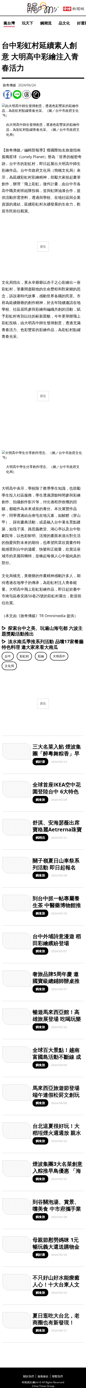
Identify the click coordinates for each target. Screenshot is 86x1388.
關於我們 (28, 1376)
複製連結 (36, 94)
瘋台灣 (9, 22)
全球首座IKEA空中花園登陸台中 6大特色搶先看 (57, 791)
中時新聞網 (73, 9)
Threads (26, 94)
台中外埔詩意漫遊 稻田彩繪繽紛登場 (57, 940)
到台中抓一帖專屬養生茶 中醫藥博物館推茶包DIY (57, 905)
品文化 (64, 22)
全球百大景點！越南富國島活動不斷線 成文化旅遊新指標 (57, 1056)
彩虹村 (24, 656)
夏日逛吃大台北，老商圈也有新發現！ (56, 1319)
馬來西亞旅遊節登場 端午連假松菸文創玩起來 (56, 1094)
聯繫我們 (57, 1376)
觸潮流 (46, 22)
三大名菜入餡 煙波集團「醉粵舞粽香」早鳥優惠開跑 (57, 753)
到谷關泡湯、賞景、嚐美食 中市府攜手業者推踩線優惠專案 (57, 1208)
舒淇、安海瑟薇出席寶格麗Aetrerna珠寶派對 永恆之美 (57, 829)
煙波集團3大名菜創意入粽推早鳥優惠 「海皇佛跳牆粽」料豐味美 (57, 1174)
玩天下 (27, 22)
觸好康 (40, 761)
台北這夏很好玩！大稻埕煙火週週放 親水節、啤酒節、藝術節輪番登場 (57, 1136)
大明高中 (59, 656)
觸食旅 (40, 799)
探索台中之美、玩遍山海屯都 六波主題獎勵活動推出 (42, 631)
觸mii (43, 8)
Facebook (7, 94)
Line (17, 94)
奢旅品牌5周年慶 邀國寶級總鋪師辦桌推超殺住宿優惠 (56, 980)
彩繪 (41, 656)
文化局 (9, 666)
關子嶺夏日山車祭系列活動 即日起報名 (56, 864)
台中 (8, 656)
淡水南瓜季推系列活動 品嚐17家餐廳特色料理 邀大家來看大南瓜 (42, 644)
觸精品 (40, 837)
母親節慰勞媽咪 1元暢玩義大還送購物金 (56, 1243)
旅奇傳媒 (9, 85)
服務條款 (43, 1376)
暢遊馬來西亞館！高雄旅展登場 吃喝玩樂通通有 (57, 1018)
